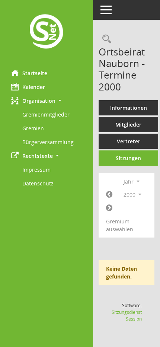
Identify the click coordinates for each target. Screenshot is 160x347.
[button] (46, 101)
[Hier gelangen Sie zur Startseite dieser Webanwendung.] (46, 32)
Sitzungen (128, 158)
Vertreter (128, 141)
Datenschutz (38, 183)
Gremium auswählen (119, 225)
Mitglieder (128, 124)
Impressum (36, 169)
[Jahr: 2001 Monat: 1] (109, 208)
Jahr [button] (129, 181)
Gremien (33, 128)
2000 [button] (130, 194)
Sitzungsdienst (127, 315)
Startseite (34, 73)
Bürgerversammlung (48, 142)
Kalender (33, 86)
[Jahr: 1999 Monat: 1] (109, 194)
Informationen (128, 107)
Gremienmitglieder (46, 114)
